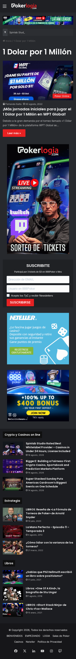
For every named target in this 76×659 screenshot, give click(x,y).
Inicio (8, 40)
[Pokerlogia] (24, 6)
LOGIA (46, 635)
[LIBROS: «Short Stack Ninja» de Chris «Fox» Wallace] (13, 610)
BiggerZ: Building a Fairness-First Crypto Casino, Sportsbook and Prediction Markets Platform (48, 465)
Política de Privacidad (50, 641)
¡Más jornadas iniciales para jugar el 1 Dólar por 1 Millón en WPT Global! (37, 111)
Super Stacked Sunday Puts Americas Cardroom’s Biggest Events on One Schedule (46, 482)
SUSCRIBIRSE (20, 302)
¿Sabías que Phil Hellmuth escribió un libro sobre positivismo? (49, 574)
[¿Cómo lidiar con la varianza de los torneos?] (13, 548)
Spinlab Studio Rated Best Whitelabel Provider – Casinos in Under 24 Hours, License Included (48, 447)
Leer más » (14, 133)
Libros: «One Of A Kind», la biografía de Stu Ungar (43, 590)
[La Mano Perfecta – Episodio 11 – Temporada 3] (13, 531)
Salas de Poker (61, 635)
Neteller (30, 641)
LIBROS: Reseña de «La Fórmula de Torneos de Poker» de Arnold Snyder (48, 513)
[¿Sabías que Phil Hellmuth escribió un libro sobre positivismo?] (13, 577)
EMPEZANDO (32, 635)
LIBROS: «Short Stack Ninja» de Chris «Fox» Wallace (46, 607)
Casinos (18, 641)
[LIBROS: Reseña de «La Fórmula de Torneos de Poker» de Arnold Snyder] (13, 514)
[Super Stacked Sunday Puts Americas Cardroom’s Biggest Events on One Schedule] (13, 484)
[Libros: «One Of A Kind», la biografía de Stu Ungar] (13, 594)
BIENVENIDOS (15, 635)
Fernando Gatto (14, 104)
